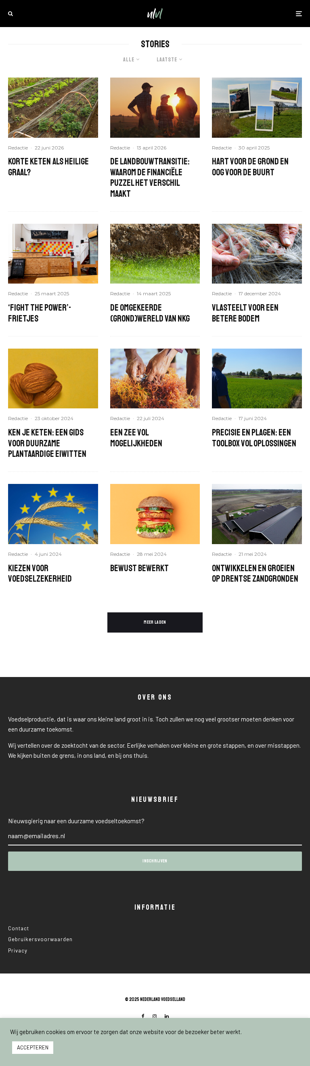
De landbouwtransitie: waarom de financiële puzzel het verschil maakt (150, 177)
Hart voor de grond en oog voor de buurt (250, 167)
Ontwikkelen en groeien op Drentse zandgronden (255, 574)
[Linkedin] (167, 1016)
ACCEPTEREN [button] (32, 1047)
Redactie (18, 148)
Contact (18, 928)
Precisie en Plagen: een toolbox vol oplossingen (254, 438)
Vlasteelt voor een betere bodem (245, 313)
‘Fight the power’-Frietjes (39, 313)
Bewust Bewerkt (139, 568)
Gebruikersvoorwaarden (40, 939)
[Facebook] (143, 1016)
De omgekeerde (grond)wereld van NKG (150, 313)
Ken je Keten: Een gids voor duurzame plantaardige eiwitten (47, 443)
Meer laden (155, 622)
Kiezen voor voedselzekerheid (40, 574)
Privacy (17, 950)
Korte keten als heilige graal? (48, 167)
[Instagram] (155, 1016)
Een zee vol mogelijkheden (136, 438)
